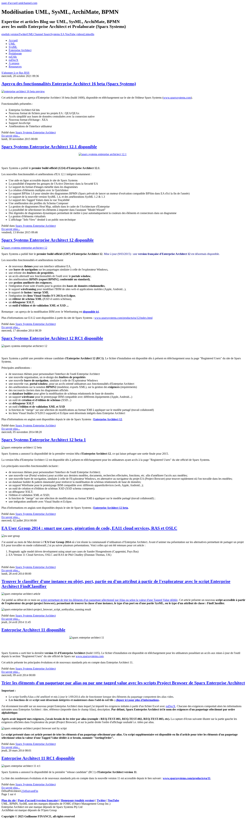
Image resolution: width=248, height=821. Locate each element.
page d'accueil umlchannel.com (19, 3)
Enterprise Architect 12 (107, 419)
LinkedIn (89, 34)
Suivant (30, 790)
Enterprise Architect (20, 50)
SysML (13, 46)
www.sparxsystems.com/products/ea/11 (186, 778)
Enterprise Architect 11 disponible (33, 629)
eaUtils (13, 56)
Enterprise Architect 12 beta (110, 507)
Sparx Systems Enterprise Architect (35, 132)
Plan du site (8, 800)
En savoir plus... (10, 135)
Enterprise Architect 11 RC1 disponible (38, 758)
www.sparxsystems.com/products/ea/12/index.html (123, 317)
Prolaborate (15, 53)
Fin (36, 790)
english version (10, 34)
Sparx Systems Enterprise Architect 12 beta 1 (43, 439)
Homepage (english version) (78, 800)
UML (12, 43)
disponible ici (91, 311)
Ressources (15, 66)
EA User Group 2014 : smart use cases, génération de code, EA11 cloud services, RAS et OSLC (89, 528)
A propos (14, 63)
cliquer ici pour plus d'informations (137, 700)
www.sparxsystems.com (177, 97)
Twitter (23, 34)
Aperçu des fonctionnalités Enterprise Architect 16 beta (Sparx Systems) (68, 83)
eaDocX (13, 60)
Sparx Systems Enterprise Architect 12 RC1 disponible (52, 338)
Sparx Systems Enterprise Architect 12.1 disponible (49, 146)
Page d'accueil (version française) (38, 800)
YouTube (113, 800)
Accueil (13, 40)
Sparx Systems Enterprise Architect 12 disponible (47, 240)
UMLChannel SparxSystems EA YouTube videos (55, 34)
